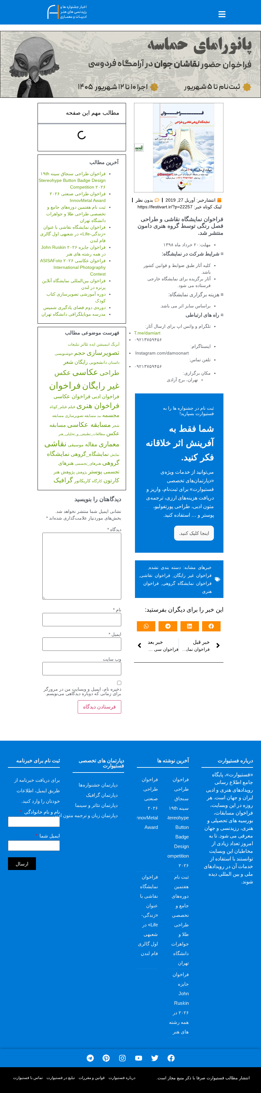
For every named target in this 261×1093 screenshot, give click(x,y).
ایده (92, 344)
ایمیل (115, 634)
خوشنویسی (64, 353)
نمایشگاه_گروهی (90, 454)
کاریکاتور (82, 480)
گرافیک (63, 480)
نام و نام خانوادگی (41, 812)
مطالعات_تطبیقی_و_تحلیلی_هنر (82, 434)
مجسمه (110, 415)
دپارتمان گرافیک (102, 795)
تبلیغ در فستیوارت (60, 1077)
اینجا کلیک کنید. (194, 533)
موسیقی (76, 444)
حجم (79, 353)
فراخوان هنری (97, 405)
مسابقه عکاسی (89, 424)
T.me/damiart (147, 332)
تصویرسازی (103, 352)
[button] (211, 626)
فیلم (71, 407)
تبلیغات (73, 344)
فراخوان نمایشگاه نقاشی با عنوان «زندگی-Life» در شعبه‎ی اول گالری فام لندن (73, 234)
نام (117, 610)
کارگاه (97, 481)
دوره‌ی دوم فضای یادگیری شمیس (74, 307)
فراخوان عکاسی (71, 396)
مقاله (91, 444)
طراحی (109, 372)
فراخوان (65, 385)
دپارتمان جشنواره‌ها (98, 784)
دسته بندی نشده (165, 567)
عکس (62, 372)
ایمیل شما (49, 835)
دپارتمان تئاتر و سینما (96, 805)
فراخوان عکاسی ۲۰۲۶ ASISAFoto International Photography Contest (73, 267)
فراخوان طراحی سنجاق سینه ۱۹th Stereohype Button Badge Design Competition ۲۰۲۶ (72, 180)
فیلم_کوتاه (58, 407)
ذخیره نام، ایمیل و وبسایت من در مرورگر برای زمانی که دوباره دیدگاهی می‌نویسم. (82, 691)
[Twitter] (155, 1058)
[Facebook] (171, 1058)
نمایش (114, 455)
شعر (68, 362)
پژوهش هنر (64, 472)
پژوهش (81, 472)
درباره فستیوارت (122, 1077)
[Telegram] (90, 1058)
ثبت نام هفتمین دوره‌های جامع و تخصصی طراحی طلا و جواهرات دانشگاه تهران (76, 214)
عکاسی (85, 372)
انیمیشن (102, 344)
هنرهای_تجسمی (88, 463)
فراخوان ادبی (105, 396)
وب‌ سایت (112, 659)
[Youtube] (139, 1058)
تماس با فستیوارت (28, 1077)
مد (99, 416)
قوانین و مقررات (92, 1077)
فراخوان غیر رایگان (193, 575)
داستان (113, 362)
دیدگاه (114, 529)
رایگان (81, 362)
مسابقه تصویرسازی (80, 415)
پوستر (95, 471)
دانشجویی (98, 362)
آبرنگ (115, 344)
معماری (109, 444)
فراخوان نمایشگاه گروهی (187, 583)
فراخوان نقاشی (155, 575)
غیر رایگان (100, 386)
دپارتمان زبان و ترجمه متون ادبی (85, 815)
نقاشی (55, 443)
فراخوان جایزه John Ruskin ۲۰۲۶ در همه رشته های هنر (179, 1003)
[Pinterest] (106, 1058)
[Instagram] (122, 1058)
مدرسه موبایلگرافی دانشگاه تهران (73, 314)
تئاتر (84, 344)
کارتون (111, 480)
